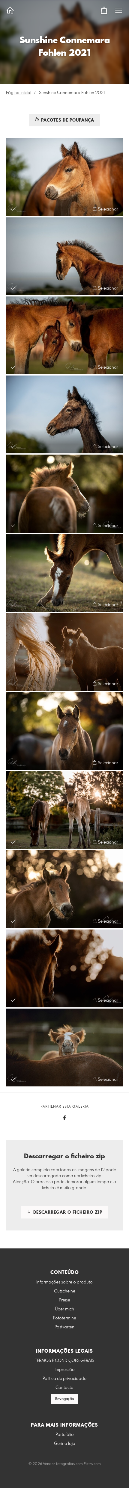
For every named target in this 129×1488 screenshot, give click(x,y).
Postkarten (64, 1327)
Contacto (65, 1388)
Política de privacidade (64, 1379)
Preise (64, 1300)
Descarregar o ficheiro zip (67, 1212)
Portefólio (65, 1435)
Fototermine (64, 1318)
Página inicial (18, 93)
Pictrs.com (92, 1464)
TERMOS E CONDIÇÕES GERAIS (64, 1361)
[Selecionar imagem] (13, 209)
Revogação (64, 1399)
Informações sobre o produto (64, 1282)
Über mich (64, 1309)
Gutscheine (64, 1291)
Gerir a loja (64, 1444)
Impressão (65, 1370)
